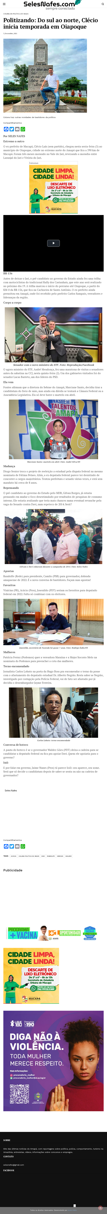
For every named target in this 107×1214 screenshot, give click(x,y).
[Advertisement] (53, 816)
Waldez (68, 856)
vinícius (60, 856)
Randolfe (51, 856)
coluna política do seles (29, 856)
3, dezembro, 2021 (10, 33)
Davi (43, 856)
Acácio (13, 856)
